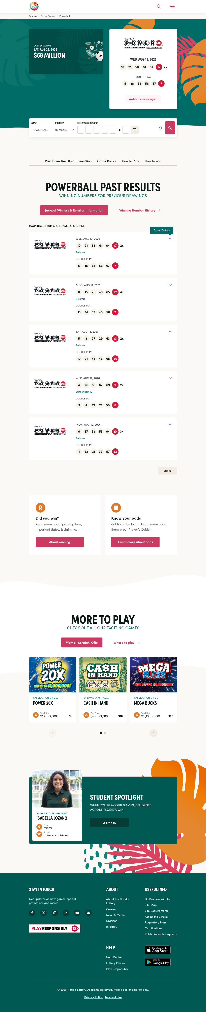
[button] (101, 733)
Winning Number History (137, 210)
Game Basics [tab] (106, 161)
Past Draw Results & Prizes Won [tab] (68, 161)
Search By (59, 123)
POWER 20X (43, 702)
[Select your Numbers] (135, 130)
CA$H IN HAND (95, 702)
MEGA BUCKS (145, 702)
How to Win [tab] (153, 161)
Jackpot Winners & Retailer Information (74, 210)
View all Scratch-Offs (82, 642)
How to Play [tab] (130, 161)
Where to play (124, 642)
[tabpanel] (103, 321)
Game (34, 123)
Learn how (109, 822)
